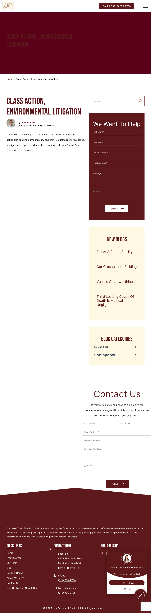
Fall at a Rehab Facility (115, 252)
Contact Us (12, 582)
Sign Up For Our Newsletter (21, 588)
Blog (9, 567)
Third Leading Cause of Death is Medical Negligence (115, 301)
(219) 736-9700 (116, 6)
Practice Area (14, 557)
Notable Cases (14, 572)
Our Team (11, 562)
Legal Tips (101, 347)
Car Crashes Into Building (117, 267)
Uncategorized (104, 355)
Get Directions (68, 568)
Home (9, 79)
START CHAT (127, 582)
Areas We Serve (15, 577)
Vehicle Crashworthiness (116, 282)
